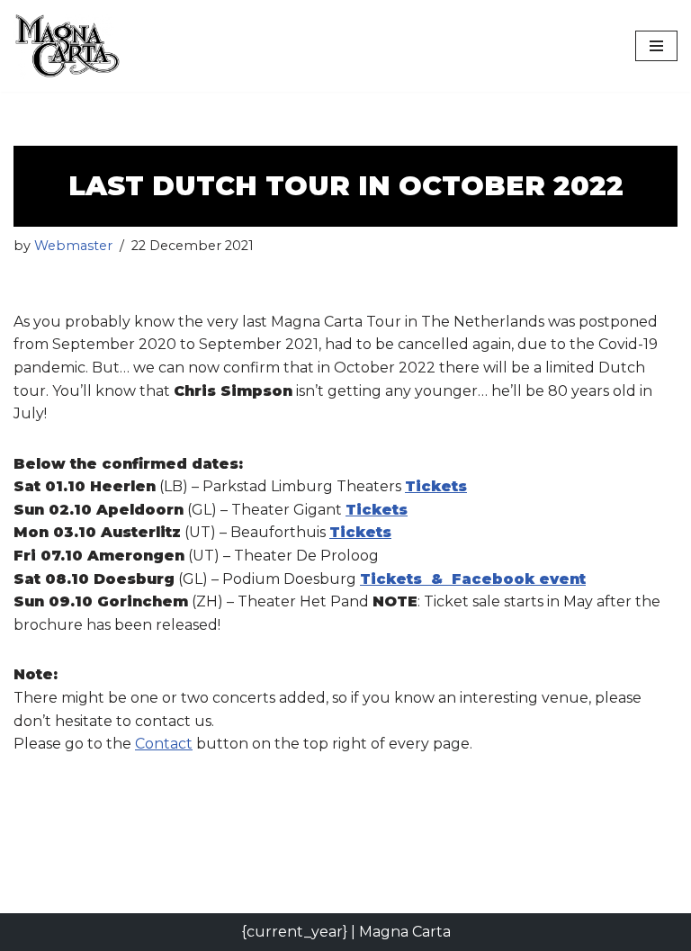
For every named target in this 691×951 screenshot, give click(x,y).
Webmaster (73, 246)
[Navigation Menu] (656, 46)
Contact (164, 743)
